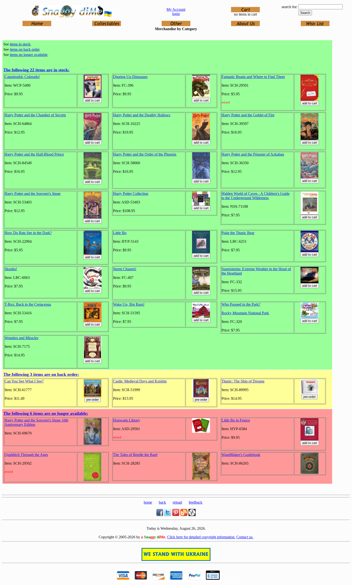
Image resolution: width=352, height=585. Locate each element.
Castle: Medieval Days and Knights (140, 381)
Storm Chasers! (124, 269)
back (162, 502)
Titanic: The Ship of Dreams (242, 381)
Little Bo (119, 233)
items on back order (24, 49)
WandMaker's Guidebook (240, 455)
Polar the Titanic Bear (237, 233)
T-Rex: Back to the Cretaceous (28, 304)
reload (177, 502)
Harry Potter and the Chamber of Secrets (35, 115)
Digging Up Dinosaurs (130, 77)
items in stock (20, 44)
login (176, 14)
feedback (195, 502)
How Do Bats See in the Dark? (28, 233)
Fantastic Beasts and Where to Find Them (253, 77)
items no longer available (28, 55)
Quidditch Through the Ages (26, 455)
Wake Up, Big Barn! (128, 304)
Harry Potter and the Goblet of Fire (247, 115)
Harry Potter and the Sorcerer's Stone (33, 193)
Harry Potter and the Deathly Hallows (141, 115)
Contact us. (244, 537)
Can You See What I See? (24, 381)
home (148, 502)
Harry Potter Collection (130, 193)
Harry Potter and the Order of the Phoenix (144, 154)
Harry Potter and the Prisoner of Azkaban (252, 154)
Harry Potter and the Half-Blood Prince (34, 154)
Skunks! (11, 269)
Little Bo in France (235, 420)
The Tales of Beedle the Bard (135, 455)
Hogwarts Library (126, 420)
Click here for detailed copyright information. (201, 537)
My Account (175, 9)
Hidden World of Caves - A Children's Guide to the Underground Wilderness (255, 195)
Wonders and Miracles (21, 338)
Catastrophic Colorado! (22, 77)
